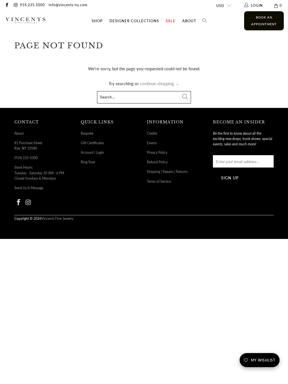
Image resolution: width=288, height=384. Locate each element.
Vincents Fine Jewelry (57, 218)
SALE (171, 21)
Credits (152, 133)
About (189, 21)
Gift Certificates (92, 143)
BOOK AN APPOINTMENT (264, 20)
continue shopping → (159, 83)
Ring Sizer (88, 162)
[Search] (205, 21)
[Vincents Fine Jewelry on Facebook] (6, 5)
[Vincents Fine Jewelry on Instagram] (15, 5)
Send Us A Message (28, 188)
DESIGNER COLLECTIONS (134, 21)
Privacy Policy (157, 152)
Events (152, 143)
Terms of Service (159, 181)
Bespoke (87, 133)
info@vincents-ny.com (68, 5)
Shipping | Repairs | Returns (167, 172)
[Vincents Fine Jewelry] (25, 21)
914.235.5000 (32, 5)
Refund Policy (157, 162)
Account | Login (92, 152)
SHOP (97, 21)
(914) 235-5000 (26, 158)
